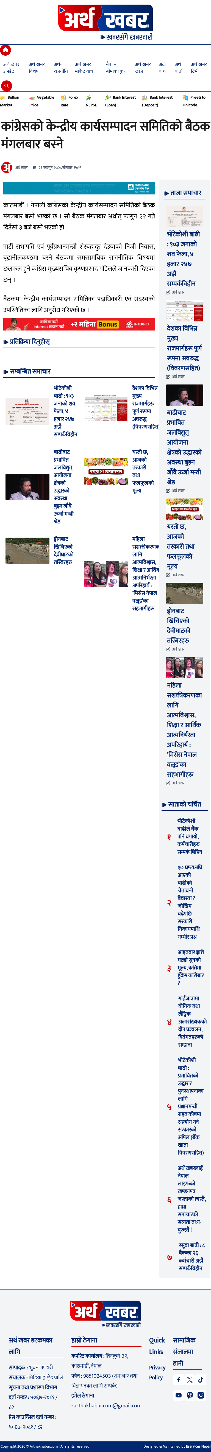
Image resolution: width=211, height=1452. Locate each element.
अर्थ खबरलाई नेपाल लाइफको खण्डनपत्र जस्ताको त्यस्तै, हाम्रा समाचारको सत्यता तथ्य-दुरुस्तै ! (192, 1199)
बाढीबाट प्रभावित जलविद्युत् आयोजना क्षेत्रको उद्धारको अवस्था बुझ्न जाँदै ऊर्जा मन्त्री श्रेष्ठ (64, 487)
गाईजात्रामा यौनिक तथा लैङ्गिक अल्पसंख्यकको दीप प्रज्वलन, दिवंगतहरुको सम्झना (192, 1022)
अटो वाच (162, 67)
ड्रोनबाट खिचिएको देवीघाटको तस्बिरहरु (64, 551)
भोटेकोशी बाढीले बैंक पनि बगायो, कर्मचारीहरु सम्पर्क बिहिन (189, 837)
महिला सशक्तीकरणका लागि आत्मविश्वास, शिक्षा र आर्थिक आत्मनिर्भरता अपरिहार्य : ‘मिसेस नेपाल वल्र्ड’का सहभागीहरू (146, 574)
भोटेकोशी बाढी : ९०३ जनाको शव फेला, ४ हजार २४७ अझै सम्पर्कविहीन (65, 411)
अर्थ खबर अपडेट (11, 67)
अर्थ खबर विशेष (37, 67)
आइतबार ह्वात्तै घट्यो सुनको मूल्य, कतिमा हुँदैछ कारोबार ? (191, 968)
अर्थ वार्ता (178, 67)
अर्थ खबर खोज (143, 67)
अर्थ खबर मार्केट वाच (84, 67)
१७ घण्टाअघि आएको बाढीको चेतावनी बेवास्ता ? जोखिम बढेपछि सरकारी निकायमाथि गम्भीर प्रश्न (190, 902)
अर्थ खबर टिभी (199, 67)
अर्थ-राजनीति (61, 67)
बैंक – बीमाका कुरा (116, 67)
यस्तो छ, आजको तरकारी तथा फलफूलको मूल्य (143, 471)
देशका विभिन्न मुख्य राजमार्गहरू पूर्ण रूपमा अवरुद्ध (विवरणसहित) (146, 408)
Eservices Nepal (198, 1446)
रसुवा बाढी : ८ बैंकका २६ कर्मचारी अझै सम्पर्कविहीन (192, 1257)
